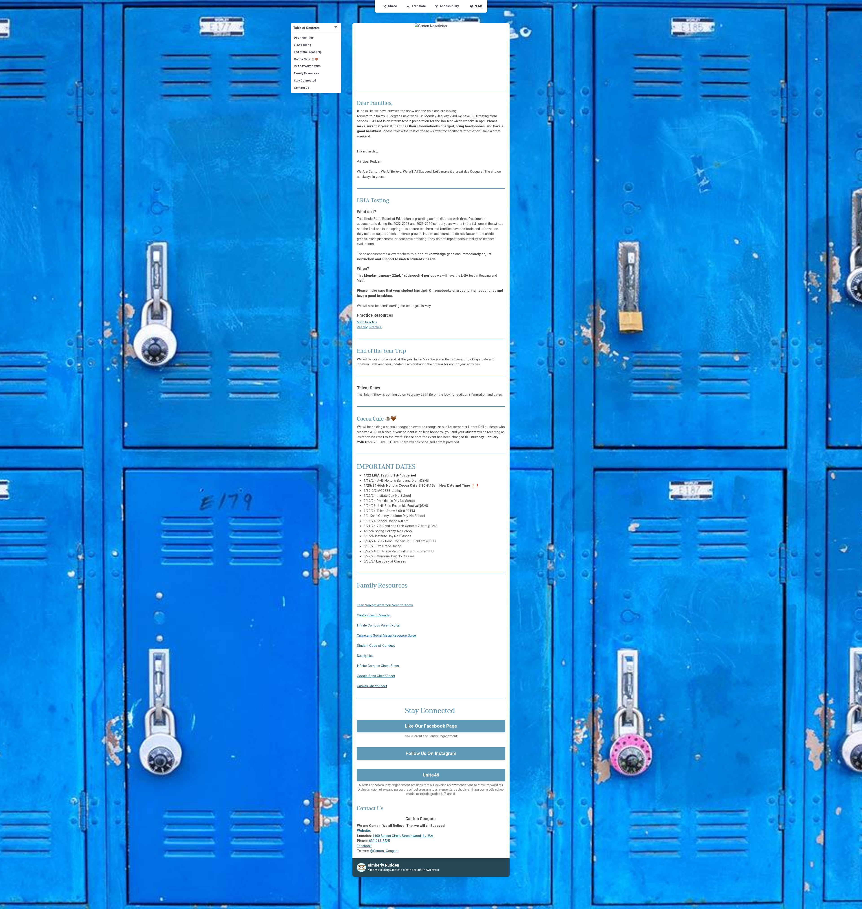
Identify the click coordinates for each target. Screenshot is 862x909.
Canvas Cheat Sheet (372, 686)
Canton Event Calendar (374, 615)
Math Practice (367, 322)
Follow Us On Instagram (431, 753)
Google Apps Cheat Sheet (376, 676)
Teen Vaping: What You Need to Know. (385, 605)
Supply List (365, 656)
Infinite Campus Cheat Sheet (378, 666)
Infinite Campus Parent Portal (378, 625)
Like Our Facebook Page (431, 726)
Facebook (364, 846)
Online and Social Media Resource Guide (386, 635)
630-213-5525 (379, 841)
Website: (364, 831)
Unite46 (431, 775)
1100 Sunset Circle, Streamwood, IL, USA (403, 836)
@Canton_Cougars (384, 851)
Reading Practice (369, 327)
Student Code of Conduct (376, 646)
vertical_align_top (336, 28)
